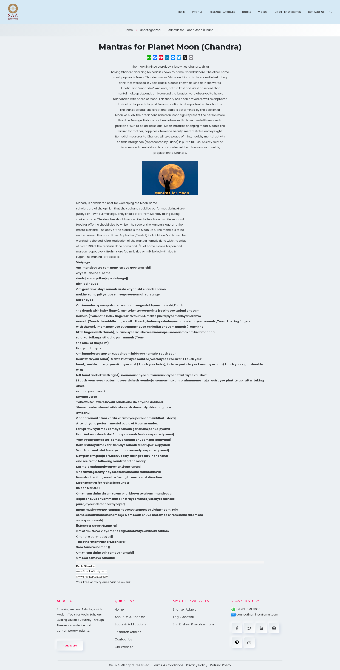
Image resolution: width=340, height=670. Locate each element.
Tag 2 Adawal (183, 617)
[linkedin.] (261, 628)
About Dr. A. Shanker (130, 617)
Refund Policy (220, 665)
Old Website (124, 647)
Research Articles (222, 11)
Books (246, 11)
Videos (262, 11)
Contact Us (316, 11)
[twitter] (249, 628)
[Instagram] (274, 628)
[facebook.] (237, 628)
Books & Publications (130, 624)
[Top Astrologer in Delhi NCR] (13, 12)
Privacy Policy (196, 665)
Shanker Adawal (185, 609)
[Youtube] (249, 642)
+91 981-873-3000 (248, 609)
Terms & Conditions (167, 665)
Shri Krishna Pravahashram (193, 624)
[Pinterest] (237, 642)
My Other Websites (287, 11)
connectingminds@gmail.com (257, 615)
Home (181, 11)
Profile (197, 11)
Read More (70, 645)
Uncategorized (150, 30)
